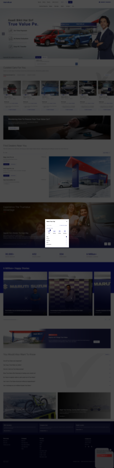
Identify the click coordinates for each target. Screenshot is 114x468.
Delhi (47, 236)
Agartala (48, 240)
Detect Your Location (64, 225)
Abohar (47, 238)
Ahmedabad (48, 244)
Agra (47, 242)
